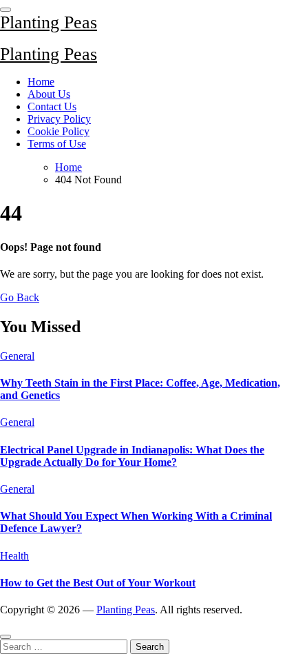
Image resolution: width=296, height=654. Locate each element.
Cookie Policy (58, 131)
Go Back (19, 297)
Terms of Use (57, 144)
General (17, 356)
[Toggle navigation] (5, 10)
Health (14, 556)
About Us (49, 94)
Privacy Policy (59, 119)
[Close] (5, 637)
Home (41, 82)
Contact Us (52, 106)
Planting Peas (48, 22)
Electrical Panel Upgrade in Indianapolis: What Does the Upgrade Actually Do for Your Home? (132, 456)
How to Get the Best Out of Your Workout (97, 583)
